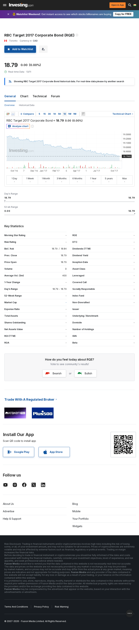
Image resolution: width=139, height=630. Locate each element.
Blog (75, 503)
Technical (40, 96)
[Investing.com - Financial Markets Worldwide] (21, 5)
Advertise (8, 511)
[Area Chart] (13, 114)
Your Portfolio (80, 518)
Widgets (77, 526)
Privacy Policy (41, 606)
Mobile (76, 511)
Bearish (57, 373)
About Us (8, 503)
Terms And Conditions (16, 606)
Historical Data (26, 105)
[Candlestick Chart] (8, 114)
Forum (55, 96)
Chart (24, 96)
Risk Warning (61, 606)
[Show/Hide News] (83, 114)
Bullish (88, 373)
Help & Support (12, 518)
